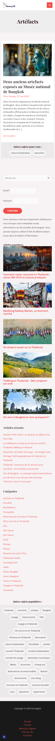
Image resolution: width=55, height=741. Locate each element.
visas (12, 691)
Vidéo (6, 567)
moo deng (36, 678)
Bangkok (47, 610)
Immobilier (34, 644)
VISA (42, 617)
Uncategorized (10, 562)
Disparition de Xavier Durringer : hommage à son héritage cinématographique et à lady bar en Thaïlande (27, 456)
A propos (27, 735)
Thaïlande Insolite (11, 558)
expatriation (39, 691)
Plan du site (27, 732)
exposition (39, 153)
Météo (13, 664)
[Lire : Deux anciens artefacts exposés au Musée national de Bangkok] (27, 59)
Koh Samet (8, 530)
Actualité (7, 502)
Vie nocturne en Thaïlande (27, 630)
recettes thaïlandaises (38, 651)
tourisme (22, 610)
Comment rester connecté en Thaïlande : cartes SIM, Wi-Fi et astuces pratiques (26, 276)
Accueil (27, 721)
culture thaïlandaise (20, 153)
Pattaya (6, 544)
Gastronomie (28, 617)
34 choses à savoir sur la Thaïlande (23, 347)
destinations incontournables (22, 671)
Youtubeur (8, 590)
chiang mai (40, 664)
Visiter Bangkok (10, 571)
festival (44, 671)
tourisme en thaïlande (17, 685)
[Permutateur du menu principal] (49, 5)
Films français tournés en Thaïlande (20, 516)
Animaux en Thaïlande (20, 637)
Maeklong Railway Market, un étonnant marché (25, 312)
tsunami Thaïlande (15, 651)
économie (25, 664)
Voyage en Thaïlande (13, 585)
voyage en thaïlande (27, 624)
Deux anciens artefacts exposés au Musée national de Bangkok (26, 86)
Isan (5, 525)
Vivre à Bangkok (10, 576)
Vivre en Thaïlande (12, 581)
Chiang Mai (8, 512)
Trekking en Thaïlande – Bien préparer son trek (25, 382)
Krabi (5, 539)
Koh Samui (8, 535)
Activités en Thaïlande (13, 498)
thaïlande (8, 610)
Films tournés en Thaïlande (16, 521)
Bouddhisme (9, 507)
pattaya (34, 610)
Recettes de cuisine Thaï (14, 553)
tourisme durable (40, 685)
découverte (40, 637)
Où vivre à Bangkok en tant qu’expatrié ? (26, 417)
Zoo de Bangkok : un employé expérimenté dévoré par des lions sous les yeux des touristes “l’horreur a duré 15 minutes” (27, 477)
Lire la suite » (9, 136)
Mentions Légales (27, 728)
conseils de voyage (14, 657)
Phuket (6, 548)
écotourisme (20, 678)
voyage (14, 617)
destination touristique (39, 657)
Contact (27, 725)
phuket (46, 644)
